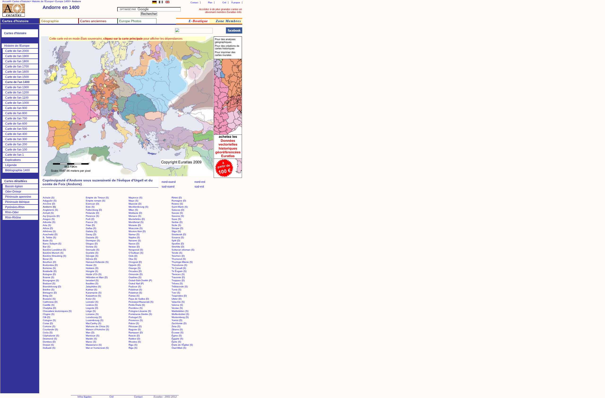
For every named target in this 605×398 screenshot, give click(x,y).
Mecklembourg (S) (138, 206)
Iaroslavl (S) (92, 280)
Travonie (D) (178, 277)
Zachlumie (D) (179, 323)
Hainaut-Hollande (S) (97, 262)
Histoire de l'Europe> (43, 1)
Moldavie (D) (135, 213)
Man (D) (90, 332)
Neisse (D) (134, 246)
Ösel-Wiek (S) (179, 348)
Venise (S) (177, 308)
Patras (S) (134, 295)
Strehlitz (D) (178, 246)
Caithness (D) (50, 302)
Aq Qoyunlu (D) (51, 216)
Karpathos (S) (93, 295)
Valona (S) (177, 305)
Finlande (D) (92, 213)
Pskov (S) (134, 323)
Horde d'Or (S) (93, 274)
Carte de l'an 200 (16, 144)
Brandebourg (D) (52, 286)
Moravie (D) (135, 225)
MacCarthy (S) (93, 323)
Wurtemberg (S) (180, 317)
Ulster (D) (177, 298)
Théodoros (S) (179, 265)
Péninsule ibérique (17, 202)
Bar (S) (46, 246)
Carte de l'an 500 (16, 128)
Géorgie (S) (92, 256)
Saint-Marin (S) (180, 206)
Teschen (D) (178, 256)
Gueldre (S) (92, 252)
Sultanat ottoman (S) (183, 249)
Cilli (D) (46, 317)
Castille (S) (48, 305)
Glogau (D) (92, 243)
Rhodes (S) (135, 341)
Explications (13, 160)
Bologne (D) (49, 274)
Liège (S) (91, 311)
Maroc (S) (91, 341)
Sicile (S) (176, 225)
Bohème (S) (49, 268)
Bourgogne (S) (51, 280)
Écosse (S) (177, 332)
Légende (11, 165)
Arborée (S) (49, 222)
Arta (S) (47, 225)
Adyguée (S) (49, 200)
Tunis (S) (176, 289)
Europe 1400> (63, 1)
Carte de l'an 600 (16, 123)
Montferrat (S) (136, 222)
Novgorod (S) (136, 249)
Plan (210, 2)
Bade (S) (47, 240)
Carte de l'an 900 (16, 108)
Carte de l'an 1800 (17, 61)
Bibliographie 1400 (17, 170)
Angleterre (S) (50, 210)
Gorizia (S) (91, 246)
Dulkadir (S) (49, 348)
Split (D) (176, 240)
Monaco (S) (135, 216)
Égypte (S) (177, 338)
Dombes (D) (49, 341)
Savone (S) (178, 216)
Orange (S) (135, 268)
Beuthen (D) (49, 262)
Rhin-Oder (12, 212)
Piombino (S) (136, 308)
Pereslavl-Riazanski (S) (141, 302)
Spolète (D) (178, 243)
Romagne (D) (179, 200)
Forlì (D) (90, 219)
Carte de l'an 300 (16, 139)
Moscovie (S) (136, 228)
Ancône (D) (49, 203)
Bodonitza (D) (50, 265)
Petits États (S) (137, 305)
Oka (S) (133, 259)
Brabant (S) (49, 283)
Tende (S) (177, 252)
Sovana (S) (178, 237)
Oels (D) (133, 256)
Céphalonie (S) (51, 335)
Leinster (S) (92, 302)
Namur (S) (134, 234)
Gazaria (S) (92, 237)
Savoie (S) (177, 213)
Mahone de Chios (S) (97, 326)
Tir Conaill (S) (179, 268)
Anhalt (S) (48, 213)
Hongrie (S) (92, 271)
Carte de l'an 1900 (17, 56)
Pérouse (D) (135, 326)
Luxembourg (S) (94, 320)
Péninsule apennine (18, 196)
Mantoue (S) (92, 335)
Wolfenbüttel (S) (180, 314)
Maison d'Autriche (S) (97, 329)
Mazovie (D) (135, 203)
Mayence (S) (135, 197)
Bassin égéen (14, 186)
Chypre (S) (48, 314)
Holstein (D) (92, 268)
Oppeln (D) (134, 265)
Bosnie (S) (48, 277)
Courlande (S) (50, 329)
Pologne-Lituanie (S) (140, 311)
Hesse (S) (91, 265)
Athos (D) (48, 228)
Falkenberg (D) (94, 210)
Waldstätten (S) (180, 311)
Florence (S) (92, 216)
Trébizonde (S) (180, 286)
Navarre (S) (135, 240)
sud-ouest (168, 186)
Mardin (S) (91, 338)
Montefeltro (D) (137, 219)
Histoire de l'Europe (17, 45)
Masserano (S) (94, 345)
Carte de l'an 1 (14, 154)
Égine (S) (177, 335)
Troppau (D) (178, 280)
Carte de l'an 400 (16, 134)
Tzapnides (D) (179, 295)
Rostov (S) (177, 203)
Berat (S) (47, 259)
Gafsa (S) (91, 228)
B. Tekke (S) (49, 237)
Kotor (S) (90, 298)
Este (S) (90, 206)
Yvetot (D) (177, 320)
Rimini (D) (177, 197)
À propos (235, 2)
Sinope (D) (177, 228)
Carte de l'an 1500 (17, 77)
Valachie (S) (178, 302)
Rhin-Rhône (13, 217)
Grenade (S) (92, 249)
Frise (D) (90, 225)
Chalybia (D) (49, 308)
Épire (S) (176, 341)
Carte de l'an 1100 (17, 97)
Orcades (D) (135, 271)
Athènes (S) (49, 231)
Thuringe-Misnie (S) (182, 262)
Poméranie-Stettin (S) (140, 314)
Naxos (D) (134, 243)
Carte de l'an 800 (16, 113)
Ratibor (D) (134, 338)
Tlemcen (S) (178, 274)
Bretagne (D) (50, 292)
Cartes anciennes (93, 21)
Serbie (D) (177, 222)
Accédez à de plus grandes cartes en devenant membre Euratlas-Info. (220, 10)
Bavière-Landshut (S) (54, 249)
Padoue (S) (135, 286)
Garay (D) (91, 234)
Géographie (50, 21)
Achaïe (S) (48, 197)
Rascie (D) (134, 335)
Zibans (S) (177, 329)
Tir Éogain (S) (179, 271)
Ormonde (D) (136, 274)
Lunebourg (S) (94, 317)
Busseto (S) (49, 298)
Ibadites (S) (92, 283)
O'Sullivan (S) (136, 252)
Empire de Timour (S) (97, 197)
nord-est (199, 182)
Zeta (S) (176, 326)
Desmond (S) (50, 338)
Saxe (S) (176, 219)
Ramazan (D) (136, 332)
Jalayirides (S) (93, 286)
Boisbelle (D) (49, 271)
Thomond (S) (179, 259)
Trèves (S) (177, 283)
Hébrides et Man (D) (97, 277)
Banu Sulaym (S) (52, 243)
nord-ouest (169, 182)
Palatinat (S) (135, 289)
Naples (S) (134, 237)
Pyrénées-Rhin (15, 207)
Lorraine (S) (92, 314)
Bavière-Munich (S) (53, 252)
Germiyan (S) (93, 240)
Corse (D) (48, 323)
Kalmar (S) (91, 289)
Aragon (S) (49, 219)
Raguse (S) (135, 329)
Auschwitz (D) (50, 234)
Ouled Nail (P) (136, 283)
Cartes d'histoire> (21, 1)
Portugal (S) (135, 317)
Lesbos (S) (92, 305)
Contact (194, 2)
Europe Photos (130, 21)
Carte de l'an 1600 (17, 71)
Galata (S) (91, 231)
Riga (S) (133, 345)
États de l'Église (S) (182, 345)
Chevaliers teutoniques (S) (57, 311)
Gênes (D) (91, 259)
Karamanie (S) (93, 292)
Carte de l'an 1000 (17, 103)
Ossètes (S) (135, 277)
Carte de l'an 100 (16, 149)
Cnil (224, 2)
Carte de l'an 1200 (17, 92)
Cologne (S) (49, 320)
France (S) (91, 222)
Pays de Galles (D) (139, 298)
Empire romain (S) (95, 200)
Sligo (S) (176, 231)
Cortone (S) (49, 326)
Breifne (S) (48, 289)
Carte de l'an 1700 (17, 66)
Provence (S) (136, 320)
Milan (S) (133, 210)
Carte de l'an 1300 (17, 87)
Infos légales (84, 396)
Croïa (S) (47, 332)
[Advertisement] (97, 32)
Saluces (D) (178, 210)
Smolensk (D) (179, 234)
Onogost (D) (135, 262)
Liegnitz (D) (92, 308)
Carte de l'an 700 (16, 118)
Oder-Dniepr (13, 191)
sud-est (199, 186)
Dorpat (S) (48, 345)
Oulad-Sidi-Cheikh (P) (140, 280)
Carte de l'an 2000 (17, 51)
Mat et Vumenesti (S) (97, 348)
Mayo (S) (133, 200)
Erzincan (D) (92, 203)
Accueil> (7, 1)
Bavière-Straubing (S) (54, 256)
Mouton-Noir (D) (137, 231)
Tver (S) (176, 292)
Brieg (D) (47, 295)
